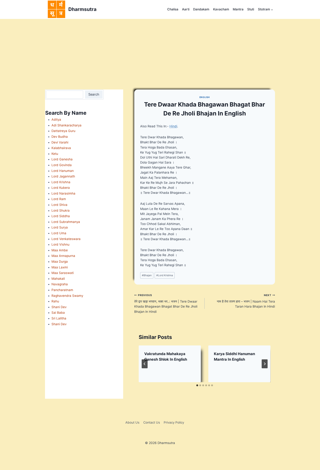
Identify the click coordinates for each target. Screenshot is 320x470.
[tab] (197, 385)
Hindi (173, 126)
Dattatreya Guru (63, 131)
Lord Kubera (60, 188)
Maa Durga (59, 261)
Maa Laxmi (59, 267)
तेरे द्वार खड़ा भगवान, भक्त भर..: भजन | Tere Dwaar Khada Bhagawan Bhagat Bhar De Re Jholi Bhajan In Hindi (165, 304)
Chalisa (172, 9)
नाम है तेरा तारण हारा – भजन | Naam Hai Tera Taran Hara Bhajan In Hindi (246, 301)
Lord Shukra (60, 210)
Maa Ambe (59, 250)
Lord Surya (59, 227)
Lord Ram (58, 199)
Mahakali (58, 278)
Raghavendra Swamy (67, 296)
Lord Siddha (60, 216)
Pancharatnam (62, 290)
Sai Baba (58, 312)
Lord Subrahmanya (65, 222)
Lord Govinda (61, 165)
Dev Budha (59, 136)
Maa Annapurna (63, 256)
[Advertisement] (160, 47)
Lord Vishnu (60, 244)
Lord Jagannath (63, 176)
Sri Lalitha (58, 318)
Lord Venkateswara (66, 239)
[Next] (265, 363)
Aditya (56, 119)
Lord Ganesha (62, 159)
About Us (132, 422)
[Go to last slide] (145, 363)
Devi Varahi (59, 142)
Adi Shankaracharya (66, 125)
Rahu (55, 301)
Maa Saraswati (62, 273)
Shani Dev (58, 307)
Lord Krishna (164, 275)
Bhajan (147, 275)
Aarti (185, 9)
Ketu (54, 154)
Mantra (238, 9)
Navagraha (59, 284)
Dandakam (201, 9)
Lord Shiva (59, 205)
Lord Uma (58, 233)
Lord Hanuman (62, 171)
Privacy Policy (174, 422)
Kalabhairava (61, 148)
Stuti (250, 9)
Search (93, 94)
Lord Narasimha (63, 193)
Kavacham (221, 9)
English (204, 97)
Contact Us (151, 422)
